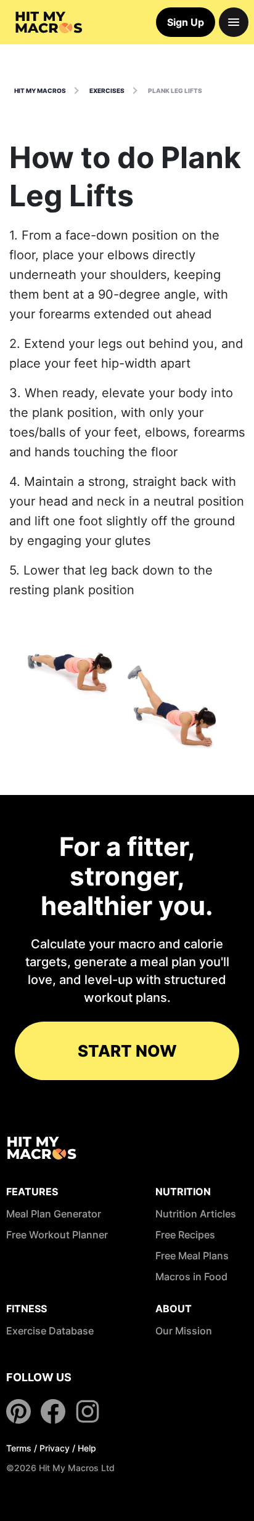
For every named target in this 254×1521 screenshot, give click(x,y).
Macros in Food (191, 1276)
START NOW (127, 1050)
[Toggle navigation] (233, 22)
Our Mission (183, 1331)
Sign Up (185, 22)
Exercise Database (50, 1331)
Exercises (107, 90)
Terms (18, 1448)
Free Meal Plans (192, 1255)
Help (87, 1448)
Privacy (54, 1448)
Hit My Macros (40, 90)
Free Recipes (185, 1234)
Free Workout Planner (57, 1234)
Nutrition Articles (195, 1214)
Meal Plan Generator (53, 1214)
